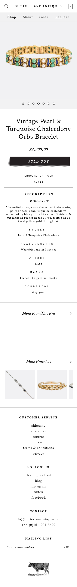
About (27, 17)
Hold (49, 175)
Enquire (31, 175)
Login (44, 17)
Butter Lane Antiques (38, 6)
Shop (11, 17)
